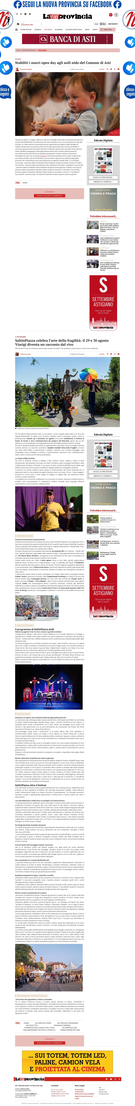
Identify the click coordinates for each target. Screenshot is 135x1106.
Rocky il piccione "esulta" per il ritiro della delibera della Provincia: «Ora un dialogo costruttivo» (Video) (109, 227)
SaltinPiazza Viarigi (43, 1023)
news (25, 183)
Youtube (43, 156)
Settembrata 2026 (27, 25)
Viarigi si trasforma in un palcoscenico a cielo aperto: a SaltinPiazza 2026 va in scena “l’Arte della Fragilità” (109, 533)
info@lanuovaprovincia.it (58, 1091)
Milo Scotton (31, 1025)
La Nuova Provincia (28, 50)
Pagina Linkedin (31, 14)
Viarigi (26, 1023)
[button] (116, 15)
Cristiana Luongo (25, 354)
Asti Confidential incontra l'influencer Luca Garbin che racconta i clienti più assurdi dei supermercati (110, 241)
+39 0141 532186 (58, 1089)
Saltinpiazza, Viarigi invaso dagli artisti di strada (108, 554)
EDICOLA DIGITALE (102, 24)
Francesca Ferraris (62, 1025)
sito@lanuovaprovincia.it (58, 1095)
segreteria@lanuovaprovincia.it (60, 1093)
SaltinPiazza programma (67, 1023)
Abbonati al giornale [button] (102, 182)
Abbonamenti (113, 24)
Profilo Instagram (22, 14)
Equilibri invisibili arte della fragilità (39, 1030)
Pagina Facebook (18, 14)
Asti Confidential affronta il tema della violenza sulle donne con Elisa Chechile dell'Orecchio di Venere (109, 266)
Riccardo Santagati (26, 69)
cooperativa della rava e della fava (39, 1028)
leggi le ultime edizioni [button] (102, 177)
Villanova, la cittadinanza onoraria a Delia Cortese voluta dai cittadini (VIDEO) (109, 253)
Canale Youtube (27, 14)
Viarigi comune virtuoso (70, 1030)
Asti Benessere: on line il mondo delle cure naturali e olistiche (110, 543)
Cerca (110, 14)
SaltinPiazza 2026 (69, 1028)
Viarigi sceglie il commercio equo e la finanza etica (108, 520)
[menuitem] (26, 29)
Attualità (42, 50)
